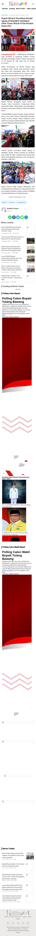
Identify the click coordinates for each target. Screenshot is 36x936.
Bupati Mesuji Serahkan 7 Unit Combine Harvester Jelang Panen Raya (13, 865)
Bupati (4, 202)
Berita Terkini (20, 9)
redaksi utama (13, 208)
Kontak (29, 916)
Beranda (5, 9)
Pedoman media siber (15, 916)
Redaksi (18, 919)
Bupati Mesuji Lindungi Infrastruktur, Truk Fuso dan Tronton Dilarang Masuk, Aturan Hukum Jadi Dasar (13, 877)
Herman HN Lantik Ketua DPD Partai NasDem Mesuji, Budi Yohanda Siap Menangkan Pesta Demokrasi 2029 (12, 887)
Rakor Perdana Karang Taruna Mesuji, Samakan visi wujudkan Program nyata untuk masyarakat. (13, 855)
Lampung (11, 202)
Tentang (24, 916)
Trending (12, 9)
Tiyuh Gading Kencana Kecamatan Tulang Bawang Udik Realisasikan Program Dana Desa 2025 (12, 898)
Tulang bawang (21, 202)
